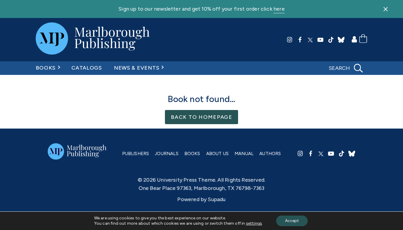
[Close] (385, 9)
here (279, 9)
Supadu (216, 199)
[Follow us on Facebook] (300, 39)
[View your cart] (363, 39)
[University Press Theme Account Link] (355, 39)
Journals (166, 153)
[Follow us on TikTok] (331, 39)
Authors (270, 153)
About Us (217, 153)
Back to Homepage (201, 117)
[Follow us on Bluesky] (341, 39)
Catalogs (86, 68)
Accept (292, 220)
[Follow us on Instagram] (289, 39)
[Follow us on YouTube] (320, 39)
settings (254, 223)
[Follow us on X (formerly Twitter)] (310, 39)
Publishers (135, 153)
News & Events (136, 68)
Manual (244, 153)
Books (46, 68)
